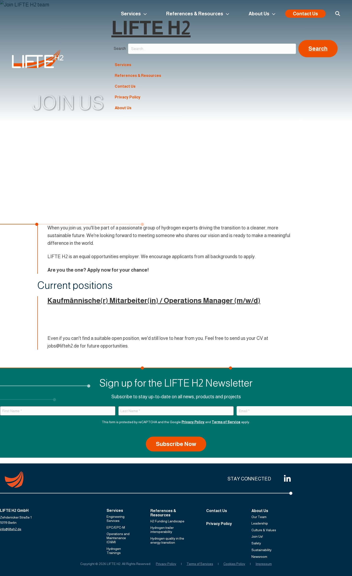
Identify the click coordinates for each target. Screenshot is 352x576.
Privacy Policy (128, 97)
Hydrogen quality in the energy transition (167, 540)
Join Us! (257, 536)
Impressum (263, 564)
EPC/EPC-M (116, 527)
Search (120, 48)
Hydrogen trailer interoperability (162, 530)
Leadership (259, 523)
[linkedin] (286, 479)
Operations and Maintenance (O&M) (118, 538)
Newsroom (259, 557)
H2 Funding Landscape (167, 521)
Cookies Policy (234, 564)
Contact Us (305, 13)
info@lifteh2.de (10, 529)
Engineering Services (116, 519)
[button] (318, 48)
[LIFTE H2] (37, 59)
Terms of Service (226, 422)
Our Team (259, 517)
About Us (259, 13)
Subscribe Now (176, 444)
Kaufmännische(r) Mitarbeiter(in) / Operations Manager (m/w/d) (153, 300)
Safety (256, 543)
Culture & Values (263, 530)
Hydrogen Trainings (114, 551)
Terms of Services (200, 564)
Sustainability (261, 550)
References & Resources (194, 13)
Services (131, 13)
